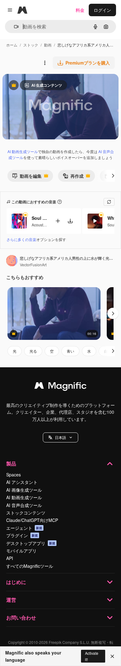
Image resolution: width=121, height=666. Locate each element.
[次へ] (113, 176)
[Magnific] (60, 387)
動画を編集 (27, 177)
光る (33, 351)
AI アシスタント (22, 482)
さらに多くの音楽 (21, 239)
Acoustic (39, 224)
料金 (80, 10)
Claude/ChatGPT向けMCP (32, 520)
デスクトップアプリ (30, 543)
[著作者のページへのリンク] (11, 261)
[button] (60, 437)
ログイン (102, 10)
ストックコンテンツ (25, 512)
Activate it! (91, 656)
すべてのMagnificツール (29, 566)
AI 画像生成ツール (24, 490)
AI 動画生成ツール (22, 151)
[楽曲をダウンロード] (70, 221)
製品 (11, 463)
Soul (111, 224)
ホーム (11, 44)
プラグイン (22, 535)
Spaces (13, 474)
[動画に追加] (57, 221)
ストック (30, 44)
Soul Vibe (39, 218)
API (9, 558)
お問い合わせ (21, 617)
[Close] (112, 656)
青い (70, 351)
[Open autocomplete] (13, 26)
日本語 (60, 437)
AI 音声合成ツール (24, 505)
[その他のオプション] (44, 62)
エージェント (24, 528)
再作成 (73, 177)
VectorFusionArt (33, 264)
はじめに (16, 582)
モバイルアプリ (21, 551)
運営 (11, 599)
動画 (48, 44)
